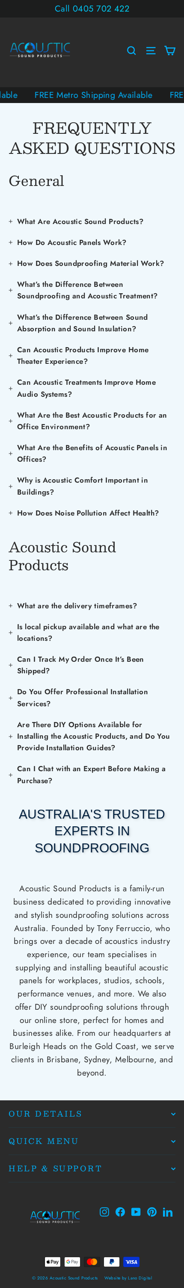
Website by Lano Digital (128, 1278)
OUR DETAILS (46, 1113)
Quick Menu (44, 1141)
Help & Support (56, 1168)
